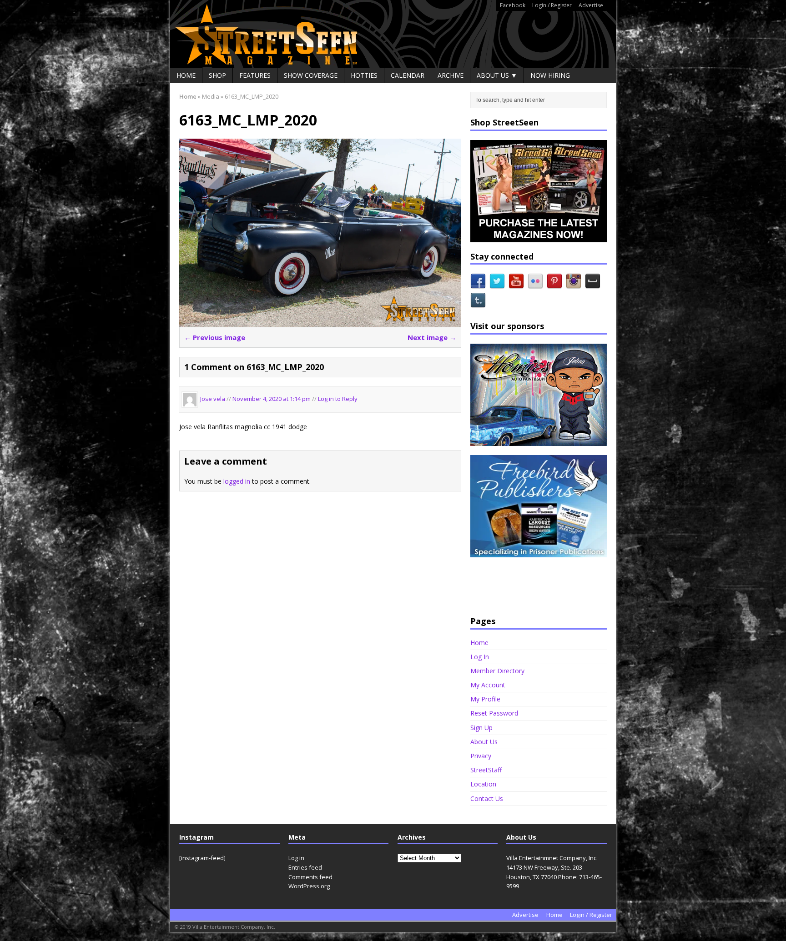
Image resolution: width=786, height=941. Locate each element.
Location (483, 784)
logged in (236, 481)
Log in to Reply (338, 399)
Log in (296, 858)
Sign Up (481, 727)
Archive (451, 75)
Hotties (364, 75)
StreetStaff (486, 770)
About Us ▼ (497, 75)
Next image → (432, 337)
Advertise (591, 5)
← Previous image (214, 337)
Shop (217, 75)
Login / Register (552, 5)
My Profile (485, 699)
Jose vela (212, 399)
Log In (479, 656)
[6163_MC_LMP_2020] (320, 321)
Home (186, 75)
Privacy (480, 755)
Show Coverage (311, 75)
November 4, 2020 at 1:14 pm (272, 399)
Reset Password (494, 713)
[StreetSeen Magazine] (393, 34)
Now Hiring (550, 75)
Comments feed (310, 877)
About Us (484, 741)
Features (255, 75)
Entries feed (305, 867)
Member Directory (497, 670)
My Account (487, 685)
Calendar (407, 75)
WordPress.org (309, 886)
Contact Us (486, 798)
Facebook (512, 5)
